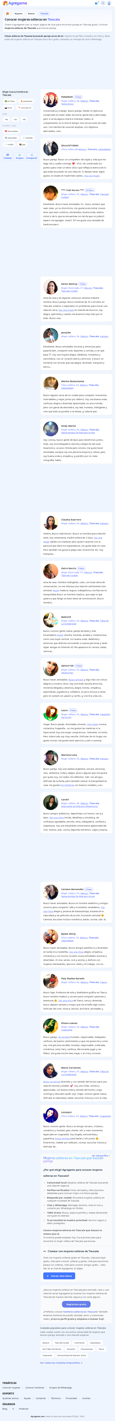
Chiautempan (87, 1349)
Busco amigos (76, 679)
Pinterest (23, 1408)
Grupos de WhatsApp (60, 1387)
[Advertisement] (57, 66)
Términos (56, 1398)
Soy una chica (56, 817)
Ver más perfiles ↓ (101, 1155)
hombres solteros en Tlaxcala (80, 1311)
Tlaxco (103, 982)
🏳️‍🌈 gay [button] (22, 144)
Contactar (41, 1398)
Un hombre (64, 1036)
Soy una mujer (91, 175)
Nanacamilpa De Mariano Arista (78, 432)
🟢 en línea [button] (10, 101)
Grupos (20, 158)
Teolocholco (67, 103)
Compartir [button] (31, 158)
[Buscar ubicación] (103, 3)
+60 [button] (24, 119)
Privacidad (71, 1398)
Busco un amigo (51, 1081)
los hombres (67, 785)
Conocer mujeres (11, 1387)
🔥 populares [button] (26, 101)
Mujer (56, 590)
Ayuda (27, 1398)
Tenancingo (67, 672)
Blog (4, 1408)
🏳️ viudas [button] (9, 144)
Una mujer (92, 724)
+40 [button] (6, 119)
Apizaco (104, 336)
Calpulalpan (104, 149)
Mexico (84, 100)
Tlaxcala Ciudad (69, 290)
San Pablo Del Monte (51, 1349)
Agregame (17, 3)
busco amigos (62, 1138)
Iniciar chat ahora (59, 1275)
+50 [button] (15, 119)
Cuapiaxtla (66, 1029)
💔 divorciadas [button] (11, 131)
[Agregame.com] (8, 14)
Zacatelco (71, 1349)
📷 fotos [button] (8, 107)
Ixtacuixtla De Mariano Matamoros (79, 806)
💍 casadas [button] (28, 137)
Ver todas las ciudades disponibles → (61, 1362)
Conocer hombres (34, 1387)
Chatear (8, 158)
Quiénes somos (10, 1398)
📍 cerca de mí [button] (24, 107)
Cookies (86, 1398)
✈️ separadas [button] (11, 137)
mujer (60, 634)
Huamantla (79, 1342)
